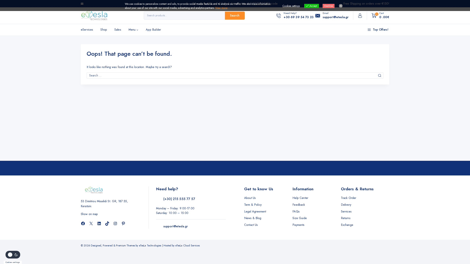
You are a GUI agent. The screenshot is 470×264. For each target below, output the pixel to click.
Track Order (348, 198)
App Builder (153, 29)
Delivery (346, 205)
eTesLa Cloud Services (187, 245)
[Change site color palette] (13, 254)
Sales (117, 29)
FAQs (296, 211)
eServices (87, 29)
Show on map (89, 214)
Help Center (300, 198)
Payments (298, 225)
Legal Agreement (255, 211)
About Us (250, 198)
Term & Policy (253, 205)
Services (346, 211)
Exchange (347, 225)
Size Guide (299, 218)
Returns (345, 218)
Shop (103, 29)
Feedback (298, 205)
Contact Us (251, 225)
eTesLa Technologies (150, 245)
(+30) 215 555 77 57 (179, 199)
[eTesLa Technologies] (94, 15)
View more (221, 8)
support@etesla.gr (175, 226)
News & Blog (252, 218)
